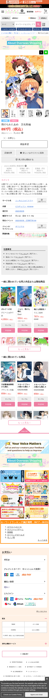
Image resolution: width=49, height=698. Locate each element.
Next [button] (47, 82)
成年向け (15, 18)
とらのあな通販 (6, 33)
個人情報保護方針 (18, 671)
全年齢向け (6, 18)
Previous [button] (1, 82)
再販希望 (24, 144)
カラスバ (37, 29)
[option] (24, 82)
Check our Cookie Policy (12, 694)
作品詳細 (8, 330)
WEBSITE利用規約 (17, 662)
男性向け (33, 18)
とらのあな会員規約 (33, 662)
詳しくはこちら (41, 611)
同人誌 (16, 33)
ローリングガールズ (15, 534)
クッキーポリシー (33, 671)
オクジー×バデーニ (15, 529)
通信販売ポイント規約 (15, 667)
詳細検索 (43, 24)
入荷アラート (42, 201)
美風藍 (10, 532)
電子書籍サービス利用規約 (34, 667)
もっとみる (42, 540)
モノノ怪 (11, 537)
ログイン (38, 11)
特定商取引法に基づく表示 (12, 676)
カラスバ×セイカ (14, 526)
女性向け (44, 18)
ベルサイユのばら (8, 29)
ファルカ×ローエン (25, 29)
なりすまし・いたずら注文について (35, 676)
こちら (24, 253)
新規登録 (30, 11)
